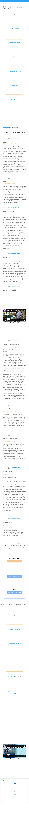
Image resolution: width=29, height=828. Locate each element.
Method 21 (14, 707)
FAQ (14, 791)
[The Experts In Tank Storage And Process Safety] (14, 138)
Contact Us (14, 789)
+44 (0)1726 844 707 (9, 1)
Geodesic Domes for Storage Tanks (14, 676)
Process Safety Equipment (14, 71)
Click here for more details (14, 561)
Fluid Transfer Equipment (14, 42)
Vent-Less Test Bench (14, 99)
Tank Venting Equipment (14, 14)
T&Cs (14, 794)
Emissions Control (14, 114)
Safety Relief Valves (14, 85)
